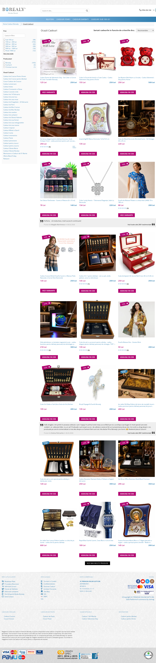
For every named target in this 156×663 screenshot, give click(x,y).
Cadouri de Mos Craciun (11, 107)
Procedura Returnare (11, 584)
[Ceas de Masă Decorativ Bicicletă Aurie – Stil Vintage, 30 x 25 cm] (136, 118)
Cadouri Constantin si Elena (12, 89)
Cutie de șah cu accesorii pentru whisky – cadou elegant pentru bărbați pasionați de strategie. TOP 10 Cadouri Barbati (97, 343)
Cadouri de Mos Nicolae (11, 110)
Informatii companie (11, 591)
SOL (44, 594)
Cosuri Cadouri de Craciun (12, 81)
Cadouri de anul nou (10, 97)
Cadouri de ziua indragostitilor (13, 123)
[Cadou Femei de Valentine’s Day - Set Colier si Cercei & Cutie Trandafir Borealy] (58, 57)
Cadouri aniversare (9, 84)
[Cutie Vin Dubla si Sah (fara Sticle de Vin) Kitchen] (58, 383)
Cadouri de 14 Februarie (11, 94)
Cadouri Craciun (9, 616)
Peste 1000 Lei (10, 51)
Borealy (8, 63)
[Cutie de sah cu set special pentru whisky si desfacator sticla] (58, 458)
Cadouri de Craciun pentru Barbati (15, 79)
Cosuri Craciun (9, 619)
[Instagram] (152, 581)
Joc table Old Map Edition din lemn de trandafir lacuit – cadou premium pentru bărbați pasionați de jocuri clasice (136, 405)
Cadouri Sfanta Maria (10, 148)
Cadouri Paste (8, 138)
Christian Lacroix (11, 67)
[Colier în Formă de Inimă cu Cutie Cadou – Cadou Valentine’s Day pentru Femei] (97, 57)
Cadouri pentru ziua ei (10, 143)
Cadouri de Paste (49, 616)
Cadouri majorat (9, 128)
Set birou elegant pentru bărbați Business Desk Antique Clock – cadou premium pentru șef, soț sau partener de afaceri (57, 140)
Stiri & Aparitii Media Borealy (14, 594)
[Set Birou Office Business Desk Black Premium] (136, 458)
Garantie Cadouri (49, 586)
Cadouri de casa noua (10, 99)
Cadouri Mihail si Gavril (11, 130)
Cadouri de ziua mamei (11, 125)
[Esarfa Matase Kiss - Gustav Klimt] (136, 319)
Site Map (46, 591)
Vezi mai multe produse (97, 563)
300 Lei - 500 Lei (11, 46)
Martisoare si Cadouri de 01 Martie (15, 153)
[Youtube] (143, 581)
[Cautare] (87, 11)
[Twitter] (147, 581)
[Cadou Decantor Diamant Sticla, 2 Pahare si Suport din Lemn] (97, 458)
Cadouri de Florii (9, 105)
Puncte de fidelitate (11, 589)
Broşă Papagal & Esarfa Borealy (90, 404)
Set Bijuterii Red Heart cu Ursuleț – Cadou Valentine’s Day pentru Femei (136, 79)
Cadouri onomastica (10, 135)
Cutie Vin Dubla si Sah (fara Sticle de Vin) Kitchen (56, 404)
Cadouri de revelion (10, 112)
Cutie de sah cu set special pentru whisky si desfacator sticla (54, 480)
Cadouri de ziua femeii (11, 120)
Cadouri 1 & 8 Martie (89, 616)
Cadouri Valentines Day (90, 619)
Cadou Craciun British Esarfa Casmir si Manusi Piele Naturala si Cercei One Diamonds (57, 277)
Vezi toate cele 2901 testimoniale (139, 224)
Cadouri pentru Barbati (129, 616)
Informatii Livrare (10, 586)
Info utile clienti (8, 577)
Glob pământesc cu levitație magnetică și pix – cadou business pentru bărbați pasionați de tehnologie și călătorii (58, 343)
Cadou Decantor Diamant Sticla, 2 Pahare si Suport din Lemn (96, 480)
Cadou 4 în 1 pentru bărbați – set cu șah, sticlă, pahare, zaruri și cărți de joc (95, 277)
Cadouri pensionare (10, 141)
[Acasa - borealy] (14, 11)
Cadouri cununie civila (10, 92)
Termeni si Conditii (49, 581)
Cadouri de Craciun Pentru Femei (14, 76)
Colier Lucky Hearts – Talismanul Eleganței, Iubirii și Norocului (96, 201)
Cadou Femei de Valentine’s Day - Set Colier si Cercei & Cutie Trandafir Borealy (58, 79)
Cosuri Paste (47, 619)
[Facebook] (138, 581)
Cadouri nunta (8, 133)
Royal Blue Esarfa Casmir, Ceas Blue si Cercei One (96, 540)
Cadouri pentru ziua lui (11, 146)
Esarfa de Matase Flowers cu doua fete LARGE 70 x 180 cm (135, 201)
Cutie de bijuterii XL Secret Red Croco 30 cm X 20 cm (136, 276)
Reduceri (6, 159)
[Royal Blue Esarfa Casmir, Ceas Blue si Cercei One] (97, 520)
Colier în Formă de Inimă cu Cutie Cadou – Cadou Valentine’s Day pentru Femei (95, 79)
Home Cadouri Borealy (11, 24)
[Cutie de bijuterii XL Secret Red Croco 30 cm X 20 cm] (136, 253)
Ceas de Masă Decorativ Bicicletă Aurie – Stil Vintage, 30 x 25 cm (136, 140)
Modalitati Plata (9, 581)
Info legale (45, 577)
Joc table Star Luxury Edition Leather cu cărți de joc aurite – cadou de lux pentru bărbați (57, 541)
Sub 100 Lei (9, 40)
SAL (42, 599)
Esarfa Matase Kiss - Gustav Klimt (129, 342)
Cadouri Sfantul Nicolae (11, 151)
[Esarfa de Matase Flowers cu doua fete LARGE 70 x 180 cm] (136, 180)
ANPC (45, 596)
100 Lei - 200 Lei (11, 42)
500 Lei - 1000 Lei (11, 48)
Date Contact (9, 597)
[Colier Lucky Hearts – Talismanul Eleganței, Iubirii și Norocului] (97, 180)
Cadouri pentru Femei (128, 619)
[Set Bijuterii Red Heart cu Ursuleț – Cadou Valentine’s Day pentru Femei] (136, 57)
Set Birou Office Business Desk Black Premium (134, 479)
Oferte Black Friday (9, 156)
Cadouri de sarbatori (10, 115)
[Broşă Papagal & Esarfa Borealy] (97, 383)
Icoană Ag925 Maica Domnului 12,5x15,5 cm (94, 139)
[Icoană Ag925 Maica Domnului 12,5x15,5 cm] (97, 118)
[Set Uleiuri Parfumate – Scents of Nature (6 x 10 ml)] (58, 180)
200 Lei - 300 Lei (11, 44)
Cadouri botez (8, 87)
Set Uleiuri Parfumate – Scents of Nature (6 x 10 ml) (57, 200)
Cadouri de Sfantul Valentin (12, 117)
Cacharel (9, 65)
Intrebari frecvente (49, 589)
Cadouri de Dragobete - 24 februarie (15, 102)
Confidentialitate (49, 584)
